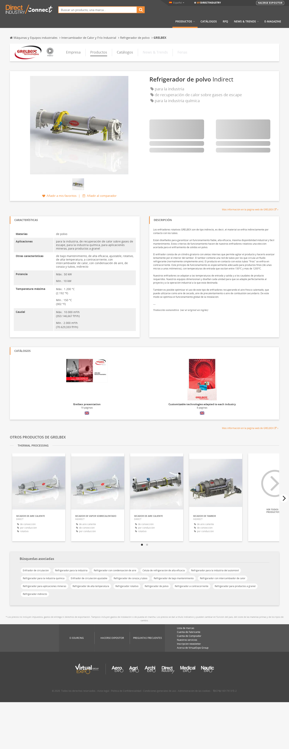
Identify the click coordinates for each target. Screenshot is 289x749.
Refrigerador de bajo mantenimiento (174, 578)
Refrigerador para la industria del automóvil (215, 570)
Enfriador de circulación (36, 570)
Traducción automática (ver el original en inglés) (180, 310)
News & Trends (245, 21)
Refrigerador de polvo (156, 586)
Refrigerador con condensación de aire (115, 570)
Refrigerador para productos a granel (235, 586)
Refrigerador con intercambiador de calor (222, 578)
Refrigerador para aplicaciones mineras (44, 586)
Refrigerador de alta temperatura (91, 586)
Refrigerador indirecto (35, 594)
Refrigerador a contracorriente (191, 586)
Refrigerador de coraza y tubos (130, 578)
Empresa (73, 52)
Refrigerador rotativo (126, 586)
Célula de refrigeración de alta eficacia (164, 570)
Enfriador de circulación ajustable (89, 578)
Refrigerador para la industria (71, 570)
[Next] (283, 498)
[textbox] (97, 9)
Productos (183, 21)
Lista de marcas (185, 628)
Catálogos (209, 21)
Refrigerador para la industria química (43, 578)
